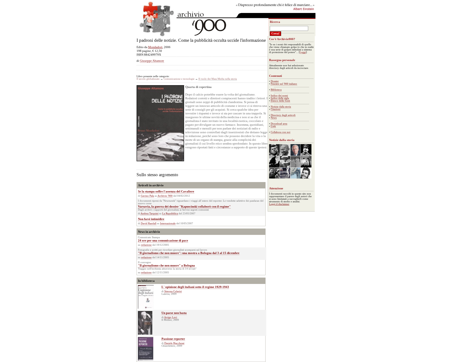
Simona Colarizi (173, 291)
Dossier (275, 81)
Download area (279, 123)
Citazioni (275, 109)
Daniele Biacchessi (174, 343)
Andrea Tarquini (149, 213)
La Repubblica (170, 213)
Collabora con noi (280, 132)
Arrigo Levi (170, 317)
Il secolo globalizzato (148, 79)
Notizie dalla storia (281, 106)
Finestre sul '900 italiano (284, 84)
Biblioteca (276, 89)
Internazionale (168, 223)
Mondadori (155, 47)
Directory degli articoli (283, 115)
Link (273, 126)
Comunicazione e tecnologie (179, 79)
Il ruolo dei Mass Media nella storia (217, 79)
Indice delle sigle (280, 98)
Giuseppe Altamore (152, 60)
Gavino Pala (147, 196)
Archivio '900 (165, 196)
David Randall (148, 223)
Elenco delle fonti (280, 101)
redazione (146, 245)
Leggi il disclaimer (279, 204)
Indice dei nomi (279, 95)
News (274, 118)
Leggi (303, 52)
